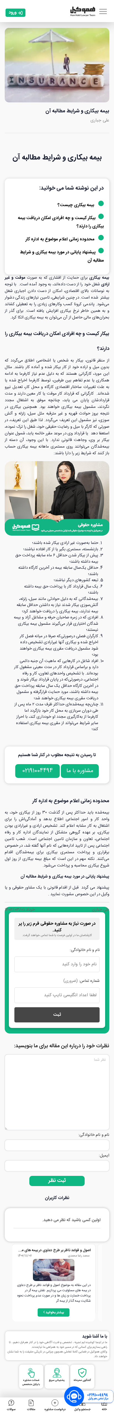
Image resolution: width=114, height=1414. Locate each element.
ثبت (57, 1015)
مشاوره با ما (79, 770)
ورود (13, 12)
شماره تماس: (81, 981)
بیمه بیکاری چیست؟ (76, 205)
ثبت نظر (57, 1181)
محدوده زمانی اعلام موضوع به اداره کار (60, 239)
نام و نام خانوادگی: (85, 950)
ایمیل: (104, 1155)
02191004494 (37, 770)
